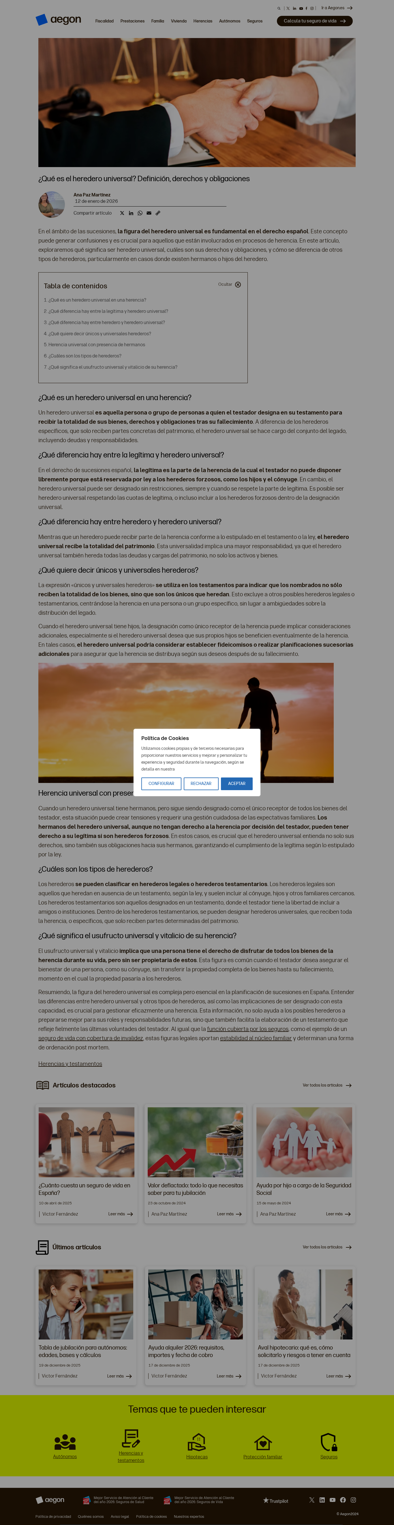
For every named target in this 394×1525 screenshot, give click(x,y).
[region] (197, 762)
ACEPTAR (236, 783)
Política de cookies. (193, 769)
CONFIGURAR (161, 783)
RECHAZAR (201, 783)
